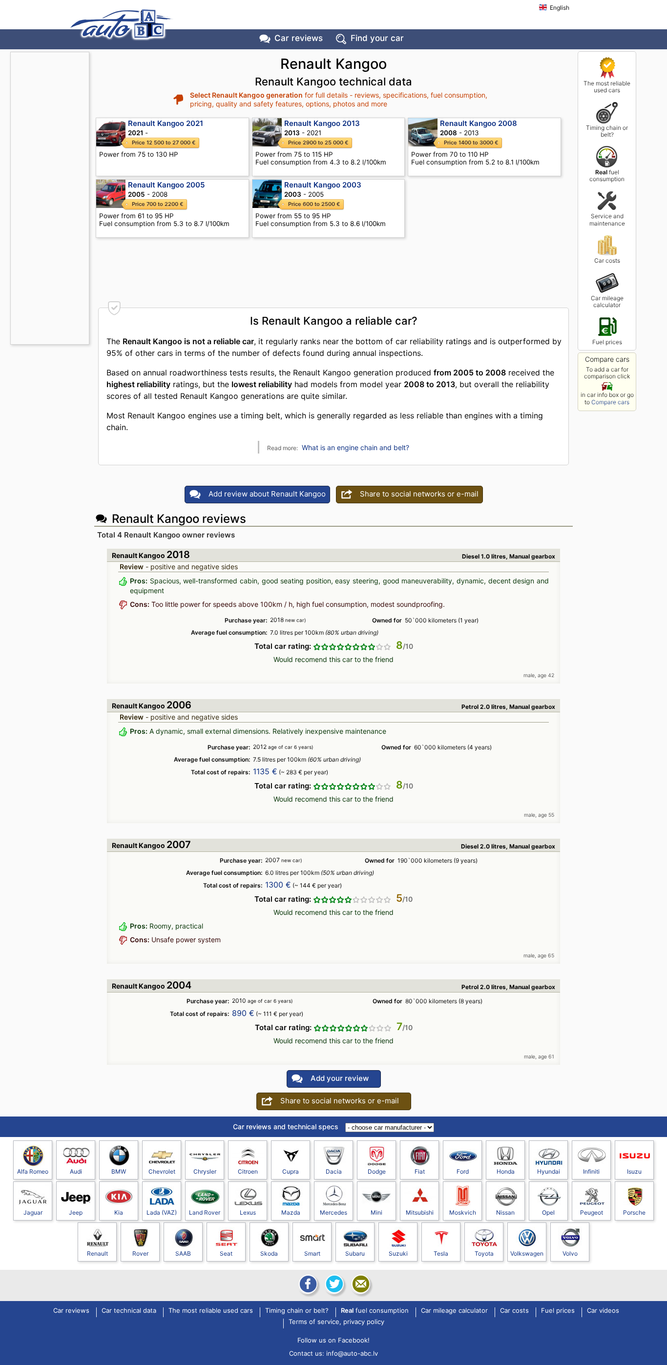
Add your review (340, 1078)
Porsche (634, 1212)
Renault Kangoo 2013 (322, 123)
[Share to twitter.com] (333, 1284)
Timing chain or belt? (607, 131)
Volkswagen (526, 1253)
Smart (312, 1253)
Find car (377, 38)
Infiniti (591, 1171)
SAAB (183, 1253)
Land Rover (204, 1212)
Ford (463, 1171)
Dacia (334, 1171)
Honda (506, 1171)
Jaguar (32, 1212)
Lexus (248, 1212)
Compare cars (610, 402)
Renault (97, 1253)
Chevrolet (161, 1171)
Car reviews (298, 38)
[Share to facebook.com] (307, 1284)
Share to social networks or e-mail (419, 493)
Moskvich (462, 1212)
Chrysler (204, 1171)
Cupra (290, 1171)
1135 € (265, 771)
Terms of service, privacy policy (336, 1322)
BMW (118, 1171)
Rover (140, 1253)
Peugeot (591, 1212)
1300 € (278, 884)
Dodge (377, 1171)
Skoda (269, 1253)
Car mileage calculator (607, 301)
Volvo (570, 1253)
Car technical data (129, 1310)
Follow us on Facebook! (333, 1340)
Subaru (355, 1253)
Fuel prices (607, 342)
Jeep (76, 1212)
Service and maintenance (607, 219)
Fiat (420, 1171)
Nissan (505, 1212)
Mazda (290, 1212)
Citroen (248, 1171)
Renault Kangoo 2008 (478, 123)
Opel (548, 1212)
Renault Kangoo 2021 (165, 123)
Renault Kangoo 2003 (322, 184)
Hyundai (548, 1171)
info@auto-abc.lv (352, 1353)
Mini (376, 1212)
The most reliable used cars (607, 87)
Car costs (607, 260)
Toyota (484, 1253)
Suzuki (398, 1253)
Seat (226, 1253)
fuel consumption (607, 175)
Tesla (441, 1253)
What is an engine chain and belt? (355, 447)
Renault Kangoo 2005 (166, 184)
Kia (118, 1212)
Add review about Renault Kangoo (267, 493)
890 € (243, 1013)
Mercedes (333, 1212)
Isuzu (634, 1171)
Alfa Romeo (32, 1171)
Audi (76, 1171)
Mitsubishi (420, 1212)
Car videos (603, 1310)
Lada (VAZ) (161, 1212)
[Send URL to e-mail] (360, 1284)
